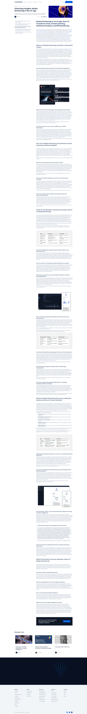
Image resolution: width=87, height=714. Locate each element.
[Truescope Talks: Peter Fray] (63, 645)
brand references (58, 116)
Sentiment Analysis (17, 699)
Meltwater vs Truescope (54, 699)
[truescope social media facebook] (71, 712)
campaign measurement (59, 37)
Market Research (41, 697)
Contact (65, 696)
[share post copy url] (41, 16)
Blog (52, 691)
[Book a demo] (68, 2)
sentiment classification (43, 31)
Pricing (65, 691)
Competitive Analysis (42, 696)
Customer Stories (54, 694)
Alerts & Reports (17, 697)
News (64, 694)
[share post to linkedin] (45, 16)
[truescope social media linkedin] (67, 712)
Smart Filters (17, 701)
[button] (26, 2)
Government (29, 696)
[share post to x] (44, 16)
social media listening (66, 32)
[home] (18, 2)
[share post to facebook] (43, 16)
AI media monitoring (40, 29)
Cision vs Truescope (54, 701)
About (65, 692)
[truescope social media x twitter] (69, 712)
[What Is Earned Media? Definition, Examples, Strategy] (43, 645)
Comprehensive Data (18, 694)
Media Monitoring (41, 691)
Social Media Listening (42, 692)
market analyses (62, 133)
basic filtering (48, 72)
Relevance (16, 696)
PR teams (55, 33)
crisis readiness (67, 37)
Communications (29, 691)
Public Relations (29, 692)
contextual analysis (67, 73)
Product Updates (54, 696)
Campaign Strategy (42, 699)
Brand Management (42, 694)
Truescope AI (16, 691)
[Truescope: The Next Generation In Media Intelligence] (24, 645)
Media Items (16, 706)
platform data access (43, 39)
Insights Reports (53, 692)
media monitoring (39, 32)
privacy (70, 38)
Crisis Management (42, 701)
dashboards (63, 115)
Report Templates (54, 697)
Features (15, 692)
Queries (16, 704)
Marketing (28, 694)
